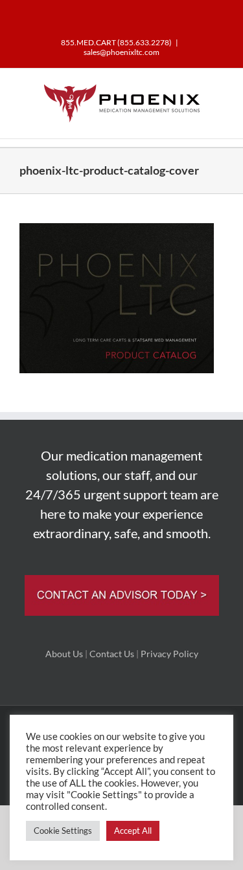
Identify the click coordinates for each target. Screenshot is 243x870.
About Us (64, 653)
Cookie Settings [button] (63, 830)
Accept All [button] (133, 830)
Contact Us (111, 653)
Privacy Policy (169, 653)
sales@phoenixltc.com (121, 52)
